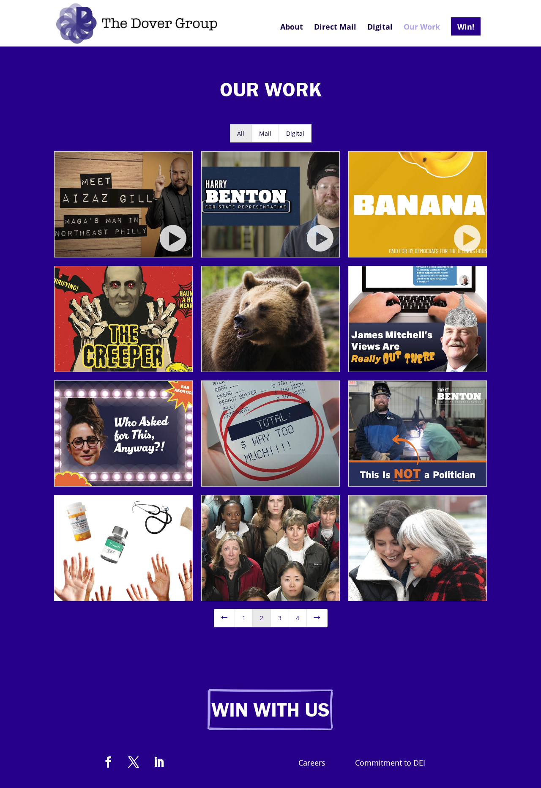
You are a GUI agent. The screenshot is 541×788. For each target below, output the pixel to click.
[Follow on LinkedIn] (159, 762)
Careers (311, 764)
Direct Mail (335, 28)
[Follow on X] (134, 762)
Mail (265, 133)
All (240, 133)
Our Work (422, 28)
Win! (465, 27)
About (291, 28)
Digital (380, 28)
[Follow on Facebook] (108, 762)
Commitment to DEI (390, 764)
